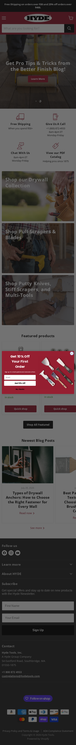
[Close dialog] (71, 353)
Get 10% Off (20, 383)
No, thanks (20, 389)
